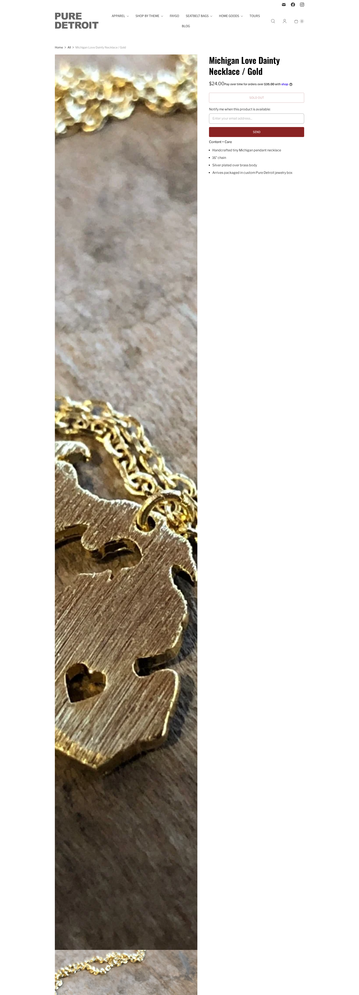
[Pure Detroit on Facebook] (293, 4)
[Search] (273, 21)
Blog (186, 26)
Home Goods (229, 16)
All (69, 47)
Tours (255, 16)
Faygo (174, 16)
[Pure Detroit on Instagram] (302, 4)
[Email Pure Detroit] (283, 4)
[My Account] (284, 21)
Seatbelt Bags (197, 16)
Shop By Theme (147, 16)
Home (59, 47)
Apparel (118, 16)
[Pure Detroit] (76, 21)
